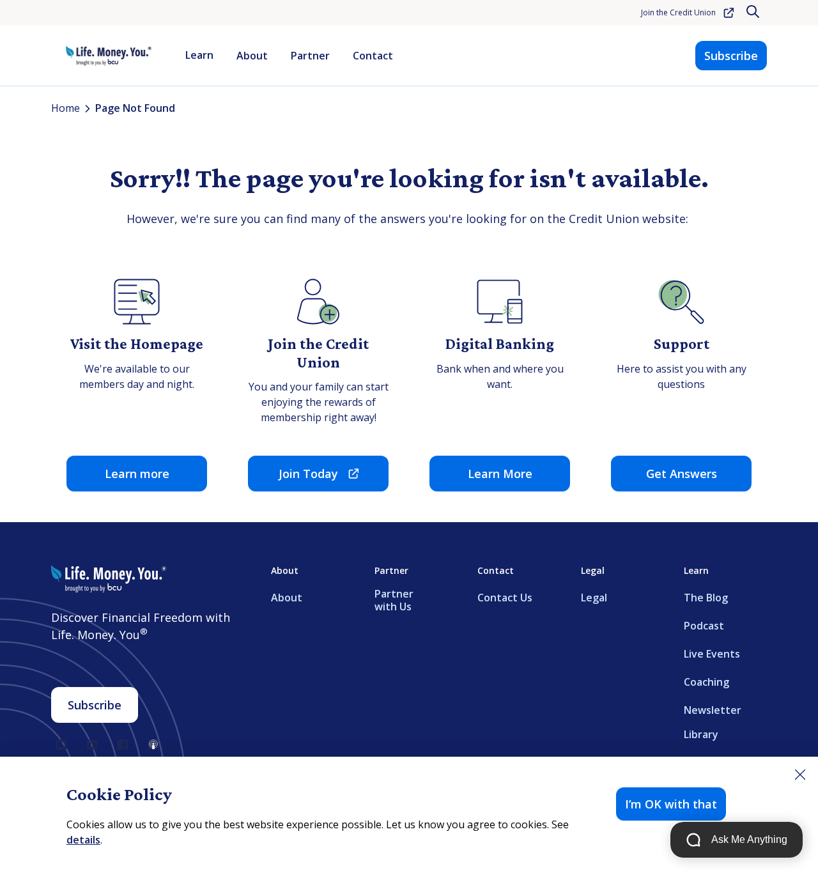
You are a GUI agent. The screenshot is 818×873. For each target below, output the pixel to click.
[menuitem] (199, 55)
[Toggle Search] (754, 12)
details (83, 840)
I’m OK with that (671, 804)
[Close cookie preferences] (800, 774)
